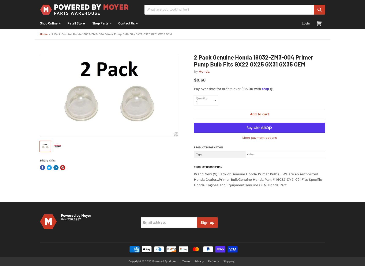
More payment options (259, 138)
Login (306, 23)
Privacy (199, 261)
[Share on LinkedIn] (56, 167)
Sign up (207, 222)
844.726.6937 (71, 219)
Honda (204, 71)
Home (44, 34)
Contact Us (126, 23)
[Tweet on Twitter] (49, 167)
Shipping (228, 261)
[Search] (319, 10)
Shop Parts (100, 23)
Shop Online (49, 23)
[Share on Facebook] (42, 167)
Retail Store (76, 23)
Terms (186, 261)
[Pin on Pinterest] (62, 167)
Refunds (213, 261)
